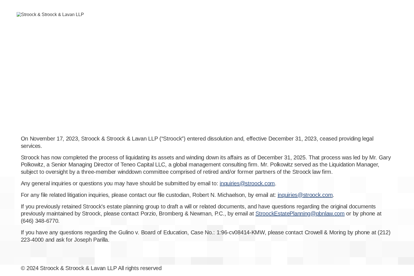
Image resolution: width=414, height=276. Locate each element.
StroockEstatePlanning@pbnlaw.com (299, 213)
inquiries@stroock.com (247, 183)
